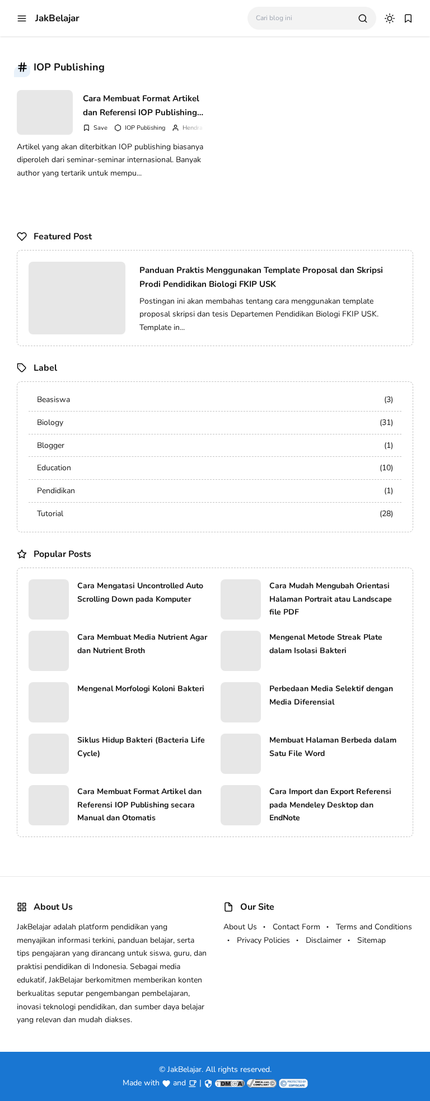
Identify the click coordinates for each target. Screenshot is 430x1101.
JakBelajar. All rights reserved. (219, 1069)
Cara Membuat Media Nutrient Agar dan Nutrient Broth (142, 644)
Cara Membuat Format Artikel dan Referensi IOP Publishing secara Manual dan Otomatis (141, 106)
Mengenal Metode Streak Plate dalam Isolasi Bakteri (325, 644)
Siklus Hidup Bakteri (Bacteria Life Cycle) (141, 747)
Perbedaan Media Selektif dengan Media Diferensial (331, 695)
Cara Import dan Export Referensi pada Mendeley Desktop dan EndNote (330, 805)
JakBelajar (57, 18)
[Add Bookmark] (95, 127)
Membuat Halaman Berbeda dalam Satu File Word (332, 747)
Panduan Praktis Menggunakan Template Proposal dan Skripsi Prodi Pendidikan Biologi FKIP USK (261, 277)
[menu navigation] (22, 18)
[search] (363, 18)
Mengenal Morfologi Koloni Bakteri (140, 688)
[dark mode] (390, 18)
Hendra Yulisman (206, 127)
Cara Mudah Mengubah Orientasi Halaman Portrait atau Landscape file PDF (330, 599)
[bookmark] (408, 18)
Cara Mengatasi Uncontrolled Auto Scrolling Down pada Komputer (140, 592)
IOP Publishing (145, 127)
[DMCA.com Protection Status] (230, 1083)
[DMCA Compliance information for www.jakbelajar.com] (262, 1083)
